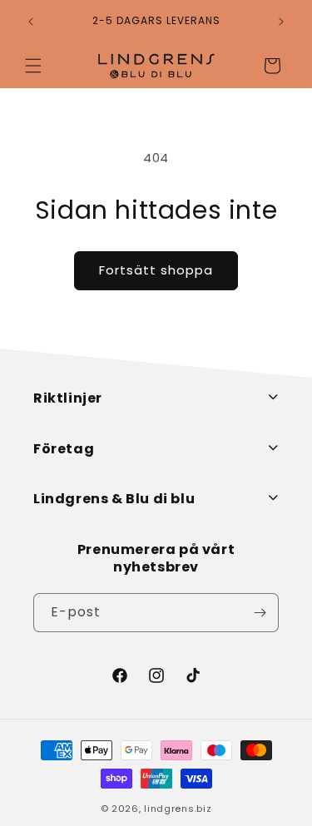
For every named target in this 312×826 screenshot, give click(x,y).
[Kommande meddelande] (281, 21)
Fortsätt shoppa (156, 270)
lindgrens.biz (177, 808)
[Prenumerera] (259, 612)
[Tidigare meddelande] (30, 21)
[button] (33, 65)
